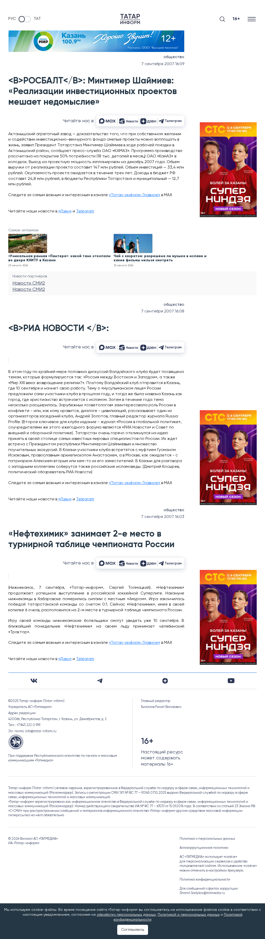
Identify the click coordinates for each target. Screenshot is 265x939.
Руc (12, 19)
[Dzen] (165, 680)
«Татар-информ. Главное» (134, 195)
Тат (37, 19)
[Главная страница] (130, 19)
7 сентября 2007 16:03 (162, 517)
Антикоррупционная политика (204, 848)
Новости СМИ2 (28, 283)
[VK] (34, 680)
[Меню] (252, 19)
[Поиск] (222, 19)
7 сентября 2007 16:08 (162, 311)
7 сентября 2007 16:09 (162, 64)
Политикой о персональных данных (189, 915)
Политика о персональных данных (207, 839)
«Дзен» (65, 211)
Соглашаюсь (132, 930)
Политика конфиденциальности (205, 879)
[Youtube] (231, 681)
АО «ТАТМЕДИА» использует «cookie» (208, 857)
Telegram (85, 211)
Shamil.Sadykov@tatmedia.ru (202, 893)
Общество (174, 57)
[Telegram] (99, 681)
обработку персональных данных (126, 915)
